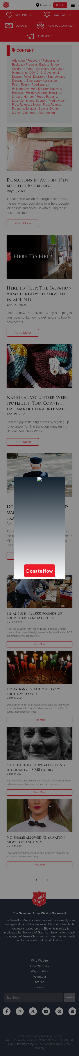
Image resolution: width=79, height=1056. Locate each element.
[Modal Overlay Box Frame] (39, 528)
